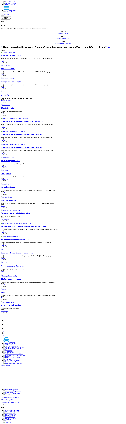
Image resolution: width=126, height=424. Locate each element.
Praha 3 (3, 193)
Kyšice (2, 74)
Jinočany (3, 113)
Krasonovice (4, 179)
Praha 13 (3, 166)
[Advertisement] (44, 377)
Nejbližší (3, 50)
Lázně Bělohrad (5, 219)
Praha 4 (3, 61)
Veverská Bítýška (6, 100)
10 (4, 332)
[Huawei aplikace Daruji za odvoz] (10, 402)
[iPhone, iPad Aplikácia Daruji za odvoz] (11, 399)
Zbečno (3, 127)
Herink (3, 206)
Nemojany (3, 298)
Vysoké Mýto (4, 311)
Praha (2, 271)
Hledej (2, 21)
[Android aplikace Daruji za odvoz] (10, 397)
